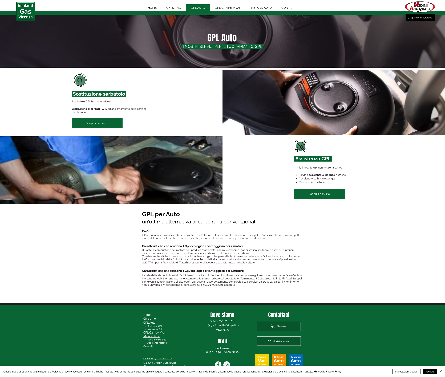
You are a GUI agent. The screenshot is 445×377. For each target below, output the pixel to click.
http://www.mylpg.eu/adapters (216, 284)
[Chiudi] (441, 371)
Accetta (430, 371)
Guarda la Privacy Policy (327, 371)
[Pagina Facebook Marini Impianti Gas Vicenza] (218, 364)
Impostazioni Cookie (406, 371)
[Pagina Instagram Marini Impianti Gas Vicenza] (226, 364)
